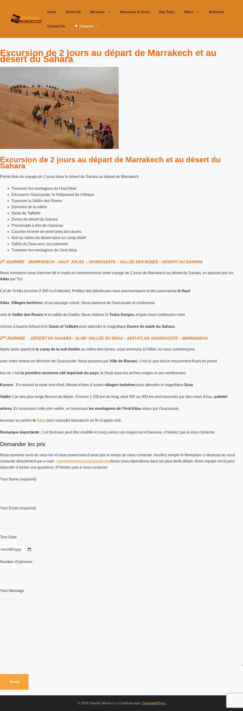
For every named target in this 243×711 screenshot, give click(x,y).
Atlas (41, 420)
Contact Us (56, 26)
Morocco (97, 12)
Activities (216, 12)
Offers (189, 12)
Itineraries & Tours (135, 12)
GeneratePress (154, 703)
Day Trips (166, 12)
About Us (73, 12)
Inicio (51, 12)
